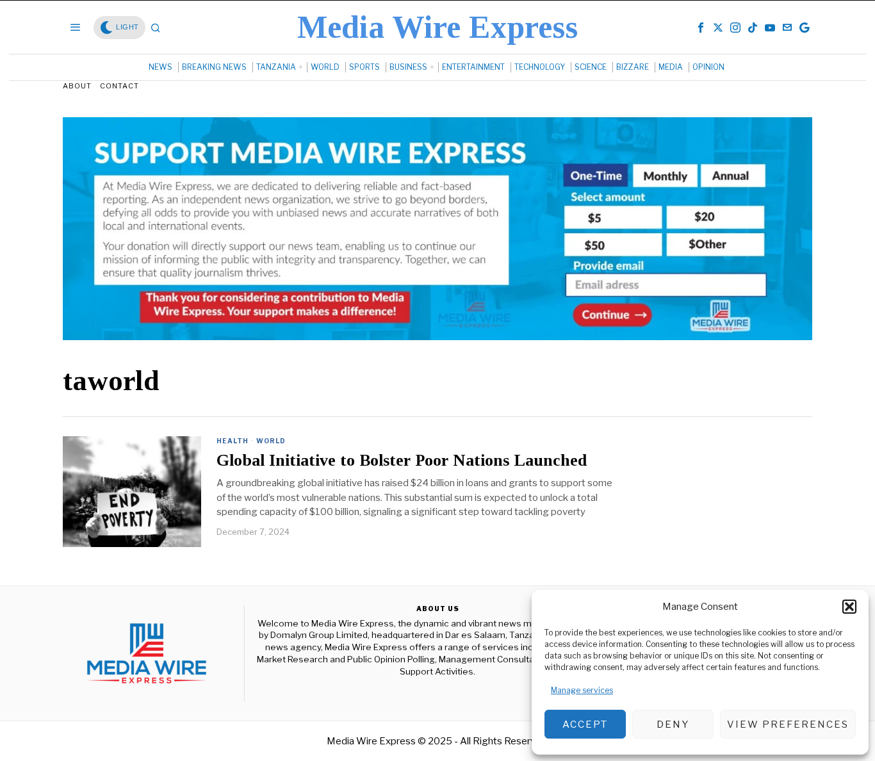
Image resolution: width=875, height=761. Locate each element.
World (271, 441)
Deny (673, 724)
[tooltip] (700, 27)
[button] (849, 606)
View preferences (788, 724)
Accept (585, 724)
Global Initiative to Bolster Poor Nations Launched (402, 461)
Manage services (582, 690)
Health (233, 441)
